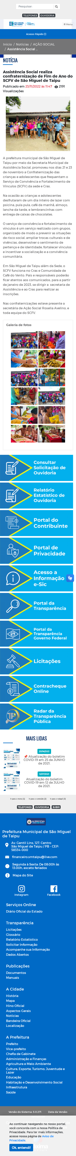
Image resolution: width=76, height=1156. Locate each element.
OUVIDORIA (47, 15)
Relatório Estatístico (22, 939)
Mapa (10, 1000)
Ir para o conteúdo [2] (37, 799)
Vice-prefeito (16, 1049)
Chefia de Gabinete (20, 1054)
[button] (56, 7)
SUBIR (56, 807)
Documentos (16, 973)
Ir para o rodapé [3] (58, 799)
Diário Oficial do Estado (24, 911)
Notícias (22, 44)
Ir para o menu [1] (17, 799)
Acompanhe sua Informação (28, 949)
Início (7, 44)
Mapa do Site (23, 875)
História (12, 996)
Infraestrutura (16, 1087)
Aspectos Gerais (18, 1011)
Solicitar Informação (21, 944)
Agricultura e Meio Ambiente (28, 1064)
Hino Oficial (15, 1006)
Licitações (14, 929)
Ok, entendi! (21, 1147)
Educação (13, 1077)
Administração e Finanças (26, 1059)
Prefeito (12, 1044)
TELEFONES (30, 15)
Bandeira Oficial (18, 1021)
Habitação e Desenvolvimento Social (34, 1082)
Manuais (12, 977)
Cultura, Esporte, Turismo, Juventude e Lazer (35, 1070)
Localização (15, 1025)
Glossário (13, 934)
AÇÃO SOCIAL (44, 44)
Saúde (11, 1092)
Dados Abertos (17, 954)
